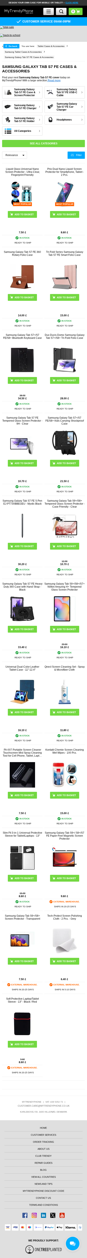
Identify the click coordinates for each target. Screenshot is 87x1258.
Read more (54, 80)
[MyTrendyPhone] (18, 11)
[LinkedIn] (43, 1215)
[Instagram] (34, 1215)
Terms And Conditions (43, 1205)
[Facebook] (24, 1215)
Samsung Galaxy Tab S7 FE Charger (25, 107)
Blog (43, 1170)
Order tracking (43, 1142)
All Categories (22, 130)
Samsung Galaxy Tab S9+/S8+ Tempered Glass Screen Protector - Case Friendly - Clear (65, 503)
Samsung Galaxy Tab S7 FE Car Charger (67, 106)
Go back (13, 46)
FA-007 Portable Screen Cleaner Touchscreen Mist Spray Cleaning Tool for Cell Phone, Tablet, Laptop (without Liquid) (22, 752)
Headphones (64, 119)
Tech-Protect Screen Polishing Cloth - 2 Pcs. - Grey (64, 917)
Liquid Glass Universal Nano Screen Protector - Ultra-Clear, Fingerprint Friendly (22, 171)
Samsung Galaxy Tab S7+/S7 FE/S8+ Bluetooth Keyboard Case (22, 336)
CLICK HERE (71, 2)
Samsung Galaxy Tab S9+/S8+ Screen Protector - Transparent (22, 917)
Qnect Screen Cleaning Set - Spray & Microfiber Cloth (65, 668)
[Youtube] (62, 1215)
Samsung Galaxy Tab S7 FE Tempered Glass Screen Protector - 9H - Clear (22, 420)
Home (43, 1128)
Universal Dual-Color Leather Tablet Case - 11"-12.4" (22, 668)
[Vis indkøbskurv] (76, 11)
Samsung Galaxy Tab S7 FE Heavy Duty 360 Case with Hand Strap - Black (22, 586)
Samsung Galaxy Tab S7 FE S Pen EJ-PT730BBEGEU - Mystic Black (22, 502)
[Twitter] (52, 1215)
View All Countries (43, 1177)
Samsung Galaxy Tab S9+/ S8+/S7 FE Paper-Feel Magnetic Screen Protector (64, 835)
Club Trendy (43, 1156)
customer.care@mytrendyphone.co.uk (43, 1106)
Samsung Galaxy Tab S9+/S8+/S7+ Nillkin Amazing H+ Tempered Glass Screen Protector (64, 586)
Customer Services (43, 1135)
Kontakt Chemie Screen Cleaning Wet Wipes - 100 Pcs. (64, 751)
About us (43, 1149)
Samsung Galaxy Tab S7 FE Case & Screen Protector (24, 92)
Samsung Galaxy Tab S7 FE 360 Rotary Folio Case (22, 253)
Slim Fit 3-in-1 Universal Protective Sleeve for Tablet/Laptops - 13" (22, 834)
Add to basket (24, 297)
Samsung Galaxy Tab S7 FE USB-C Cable (67, 92)
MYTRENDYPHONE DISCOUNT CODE (43, 1191)
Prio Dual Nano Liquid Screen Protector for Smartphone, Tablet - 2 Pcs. (64, 171)
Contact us (43, 1198)
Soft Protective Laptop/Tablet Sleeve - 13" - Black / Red (22, 1000)
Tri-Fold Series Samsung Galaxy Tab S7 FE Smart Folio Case (64, 253)
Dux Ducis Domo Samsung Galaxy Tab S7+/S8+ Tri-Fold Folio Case (64, 336)
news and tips (43, 1184)
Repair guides (43, 1163)
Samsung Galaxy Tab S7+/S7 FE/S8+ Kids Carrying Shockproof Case (64, 420)
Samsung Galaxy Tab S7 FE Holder (24, 120)
